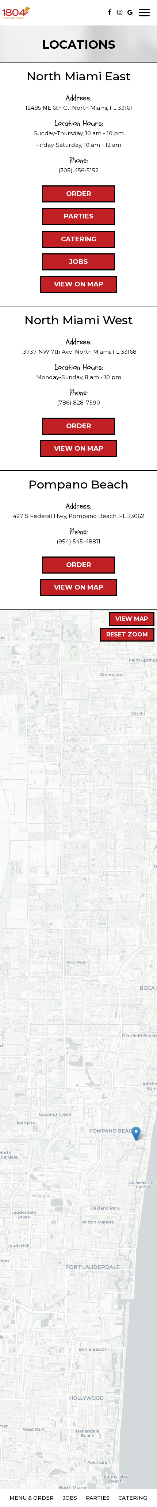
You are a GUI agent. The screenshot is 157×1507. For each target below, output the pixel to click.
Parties (67, 218)
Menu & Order (31, 1498)
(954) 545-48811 (78, 541)
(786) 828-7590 (78, 402)
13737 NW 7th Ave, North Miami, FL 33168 (79, 351)
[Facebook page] (109, 12)
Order (66, 196)
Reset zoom (127, 634)
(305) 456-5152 (78, 170)
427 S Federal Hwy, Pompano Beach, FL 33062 (78, 516)
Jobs (65, 264)
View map (131, 618)
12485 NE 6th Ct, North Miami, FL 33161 (78, 107)
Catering (69, 241)
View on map (71, 286)
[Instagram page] (120, 12)
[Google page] (130, 12)
